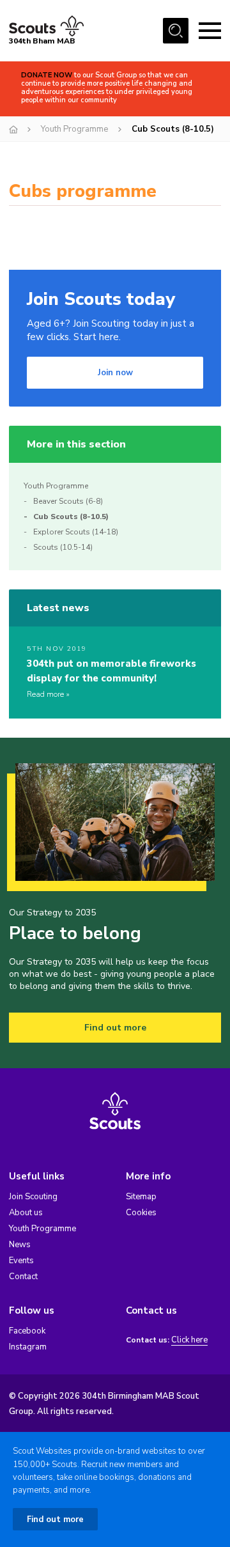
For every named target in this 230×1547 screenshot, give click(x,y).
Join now (115, 372)
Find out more (115, 1028)
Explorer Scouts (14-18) (75, 532)
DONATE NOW (46, 75)
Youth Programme (74, 129)
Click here (189, 1340)
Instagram (28, 1347)
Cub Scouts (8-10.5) (71, 516)
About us (26, 1212)
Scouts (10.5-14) (63, 547)
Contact (23, 1276)
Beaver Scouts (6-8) (68, 501)
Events (21, 1260)
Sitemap (141, 1196)
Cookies (141, 1212)
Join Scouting (33, 1196)
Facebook (27, 1331)
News (20, 1244)
